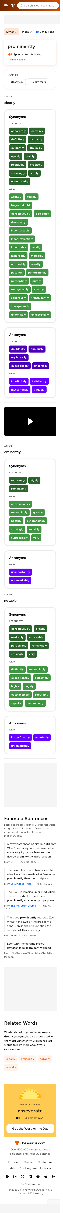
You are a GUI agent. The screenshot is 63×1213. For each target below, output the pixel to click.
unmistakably (40, 314)
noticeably (18, 264)
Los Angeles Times (21, 883)
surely (34, 173)
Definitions (47, 31)
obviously (35, 147)
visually (11, 1067)
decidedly (42, 213)
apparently (18, 131)
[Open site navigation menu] (6, 5)
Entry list (13, 1162)
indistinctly (39, 381)
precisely (36, 164)
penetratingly (37, 272)
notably (16, 520)
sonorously (18, 297)
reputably (41, 694)
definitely (17, 139)
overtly (36, 264)
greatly (38, 512)
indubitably (18, 247)
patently (17, 272)
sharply (39, 289)
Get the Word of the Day (30, 1128)
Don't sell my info (30, 1184)
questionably (20, 365)
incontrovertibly (22, 239)
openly (15, 156)
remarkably (18, 488)
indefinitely (18, 381)
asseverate (30, 1111)
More (25, 31)
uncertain (40, 365)
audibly (31, 197)
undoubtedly (19, 181)
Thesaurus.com (13, 6)
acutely (16, 197)
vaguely (39, 389)
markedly (37, 255)
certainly (37, 131)
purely (36, 281)
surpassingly (19, 537)
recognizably (20, 289)
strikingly (17, 529)
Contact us (45, 1162)
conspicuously (20, 213)
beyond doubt (20, 205)
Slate (13, 935)
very (36, 537)
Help (13, 1168)
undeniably (18, 314)
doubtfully (18, 349)
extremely (18, 480)
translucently (40, 297)
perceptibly (19, 281)
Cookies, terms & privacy (35, 1168)
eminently (27, 1059)
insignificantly (20, 737)
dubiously (37, 349)
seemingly (18, 173)
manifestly (18, 255)
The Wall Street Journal (23, 905)
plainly (30, 156)
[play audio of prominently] (10, 54)
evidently (17, 147)
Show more (39, 81)
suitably (34, 529)
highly (34, 480)
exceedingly (19, 512)
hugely (29, 686)
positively (17, 164)
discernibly (18, 222)
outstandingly (36, 520)
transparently (20, 306)
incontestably (20, 230)
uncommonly (35, 703)
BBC (13, 861)
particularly (18, 645)
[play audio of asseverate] (18, 1118)
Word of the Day (30, 1104)
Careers (28, 1162)
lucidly (36, 247)
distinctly (36, 139)
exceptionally (20, 677)
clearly (10, 1059)
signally (16, 703)
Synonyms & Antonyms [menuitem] (12, 31)
